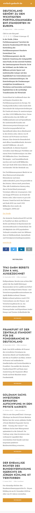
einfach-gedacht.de (12, 3)
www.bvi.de (7, 242)
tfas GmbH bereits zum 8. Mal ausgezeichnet (16, 271)
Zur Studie (7, 213)
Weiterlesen (17, 318)
